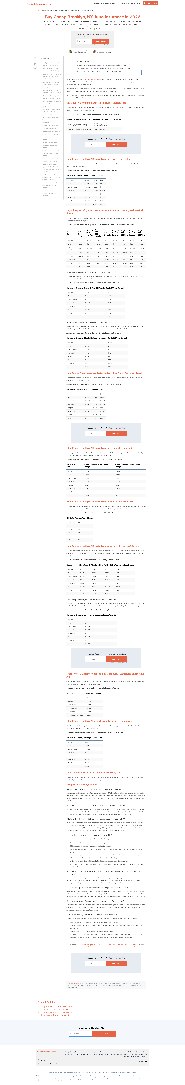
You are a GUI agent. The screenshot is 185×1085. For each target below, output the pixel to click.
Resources (135, 3)
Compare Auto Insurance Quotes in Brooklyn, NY (50, 127)
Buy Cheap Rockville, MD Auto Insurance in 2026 (55, 1007)
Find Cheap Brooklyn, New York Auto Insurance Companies (50, 120)
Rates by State (97, 3)
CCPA (134, 1072)
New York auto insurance (92, 79)
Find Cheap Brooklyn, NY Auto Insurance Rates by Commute (51, 91)
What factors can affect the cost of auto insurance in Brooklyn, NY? (50, 137)
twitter (146, 1062)
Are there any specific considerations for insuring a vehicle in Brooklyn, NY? (51, 177)
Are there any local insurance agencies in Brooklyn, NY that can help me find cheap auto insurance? (51, 168)
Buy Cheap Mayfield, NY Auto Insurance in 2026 (55, 1012)
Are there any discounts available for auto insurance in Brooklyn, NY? (51, 145)
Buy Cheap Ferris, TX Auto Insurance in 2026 (53, 1009)
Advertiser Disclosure (44, 53)
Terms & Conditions (125, 1072)
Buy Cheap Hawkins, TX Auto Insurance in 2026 (54, 1015)
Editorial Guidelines (73, 983)
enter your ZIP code (75, 98)
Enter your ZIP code (133, 777)
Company (41, 1060)
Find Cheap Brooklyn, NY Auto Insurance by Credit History (51, 70)
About (39, 1063)
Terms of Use (106, 44)
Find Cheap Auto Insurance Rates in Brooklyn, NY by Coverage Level (50, 84)
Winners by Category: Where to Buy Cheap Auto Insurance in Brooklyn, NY (51, 112)
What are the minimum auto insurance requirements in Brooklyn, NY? (50, 153)
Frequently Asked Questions (51, 131)
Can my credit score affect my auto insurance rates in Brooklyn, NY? (51, 185)
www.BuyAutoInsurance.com (72, 1072)
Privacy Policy (115, 1072)
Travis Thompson (110, 51)
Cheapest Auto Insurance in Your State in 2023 (55, 10)
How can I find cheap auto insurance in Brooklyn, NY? (50, 160)
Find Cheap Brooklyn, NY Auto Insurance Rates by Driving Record (51, 104)
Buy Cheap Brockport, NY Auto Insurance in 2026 (89, 946)
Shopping (124, 3)
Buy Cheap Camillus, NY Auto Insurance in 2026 (123, 946)
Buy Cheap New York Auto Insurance (82, 10)
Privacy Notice (54, 1063)
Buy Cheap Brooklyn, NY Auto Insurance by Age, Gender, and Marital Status (51, 76)
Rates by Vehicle (111, 3)
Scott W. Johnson (84, 51)
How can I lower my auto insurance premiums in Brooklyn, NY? (50, 193)
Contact (46, 1063)
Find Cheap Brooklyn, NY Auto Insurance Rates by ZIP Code (51, 97)
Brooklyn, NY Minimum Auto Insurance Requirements (50, 64)
